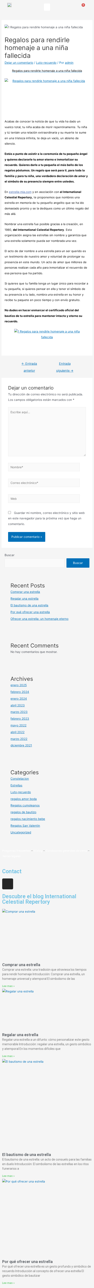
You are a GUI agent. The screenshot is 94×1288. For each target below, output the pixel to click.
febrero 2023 (19, 718)
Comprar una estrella (25, 592)
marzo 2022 (18, 739)
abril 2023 (17, 705)
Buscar (9, 555)
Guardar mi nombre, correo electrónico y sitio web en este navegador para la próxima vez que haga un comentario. (46, 518)
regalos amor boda (23, 799)
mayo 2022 (18, 725)
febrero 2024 (19, 692)
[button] (47, 7)
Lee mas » (8, 986)
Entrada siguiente (64, 365)
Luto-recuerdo (46, 62)
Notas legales (12, 856)
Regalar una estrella (24, 598)
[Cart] (81, 7)
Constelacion (19, 778)
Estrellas (16, 785)
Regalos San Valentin (25, 825)
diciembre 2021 (21, 745)
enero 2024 (18, 698)
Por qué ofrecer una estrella (30, 612)
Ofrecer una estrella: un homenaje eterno (39, 619)
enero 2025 (18, 685)
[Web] (44, 499)
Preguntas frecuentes (16, 850)
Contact (11, 871)
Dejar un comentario (19, 62)
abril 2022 (17, 732)
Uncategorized (20, 832)
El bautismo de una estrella (29, 605)
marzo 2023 (19, 712)
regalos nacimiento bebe (27, 819)
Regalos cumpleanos (25, 805)
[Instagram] (7, 883)
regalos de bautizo (23, 812)
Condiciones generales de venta (66, 850)
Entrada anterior (29, 365)
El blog (38, 850)
